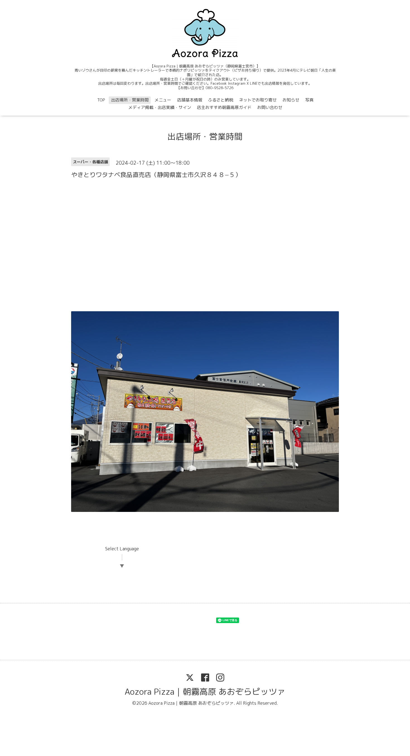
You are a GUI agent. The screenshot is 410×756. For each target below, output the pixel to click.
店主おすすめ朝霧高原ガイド (224, 107)
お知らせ (291, 100)
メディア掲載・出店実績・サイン (159, 107)
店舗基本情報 (189, 100)
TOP (101, 100)
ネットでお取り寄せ (258, 100)
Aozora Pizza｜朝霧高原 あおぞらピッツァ (205, 691)
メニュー (163, 100)
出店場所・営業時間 (130, 100)
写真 (309, 100)
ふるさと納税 (220, 100)
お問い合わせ (269, 107)
